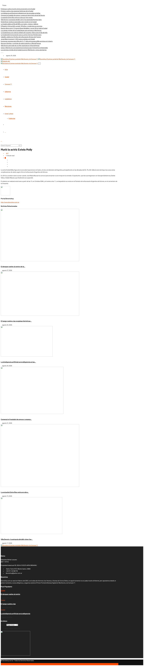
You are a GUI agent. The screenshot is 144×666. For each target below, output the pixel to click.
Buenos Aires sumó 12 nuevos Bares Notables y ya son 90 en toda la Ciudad (24, 28)
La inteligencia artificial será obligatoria (15, 614)
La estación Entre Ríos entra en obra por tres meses (17, 17)
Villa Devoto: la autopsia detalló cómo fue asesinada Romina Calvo (21, 19)
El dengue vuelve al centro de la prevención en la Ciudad (18, 9)
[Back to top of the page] (1, 664)
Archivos (3, 625)
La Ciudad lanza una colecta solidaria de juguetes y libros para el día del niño (24, 32)
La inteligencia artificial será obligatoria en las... (18, 362)
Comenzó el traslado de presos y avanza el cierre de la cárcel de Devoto (23, 15)
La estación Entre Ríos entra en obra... (15, 492)
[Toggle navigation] (39, 63)
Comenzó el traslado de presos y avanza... (16, 419)
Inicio (6, 69)
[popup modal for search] (1, 140)
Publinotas (12, 118)
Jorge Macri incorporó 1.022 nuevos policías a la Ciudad (18, 39)
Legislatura (8, 99)
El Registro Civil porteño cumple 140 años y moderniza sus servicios (21, 26)
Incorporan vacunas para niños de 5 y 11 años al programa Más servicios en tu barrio (27, 41)
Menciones (8, 106)
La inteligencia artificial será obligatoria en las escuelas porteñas (20, 13)
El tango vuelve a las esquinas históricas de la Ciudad (17, 11)
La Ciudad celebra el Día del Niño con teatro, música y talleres (19, 24)
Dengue (7, 263)
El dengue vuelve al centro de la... (13, 266)
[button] (1, 52)
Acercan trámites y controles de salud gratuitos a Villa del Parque (21, 43)
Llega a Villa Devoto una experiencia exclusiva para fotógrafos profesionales (24, 48)
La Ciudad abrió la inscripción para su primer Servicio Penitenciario (21, 35)
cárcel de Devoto (6, 415)
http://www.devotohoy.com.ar (10, 202)
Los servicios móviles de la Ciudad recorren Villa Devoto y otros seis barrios (24, 50)
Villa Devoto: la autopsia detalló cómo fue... (17, 539)
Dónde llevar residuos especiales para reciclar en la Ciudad (19, 22)
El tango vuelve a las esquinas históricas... (16, 321)
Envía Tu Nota (9, 113)
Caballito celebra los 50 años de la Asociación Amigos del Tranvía (21, 37)
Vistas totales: (9, 628)
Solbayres (8, 91)
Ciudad (7, 77)
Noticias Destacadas (11, 317)
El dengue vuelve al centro (10, 594)
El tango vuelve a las (8, 604)
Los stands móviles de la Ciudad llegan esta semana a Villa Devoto (21, 30)
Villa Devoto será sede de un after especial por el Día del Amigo (20, 45)
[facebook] (5, 132)
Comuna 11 (8, 84)
